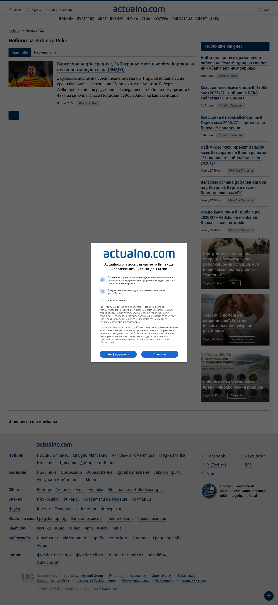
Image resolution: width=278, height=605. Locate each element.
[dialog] (139, 302)
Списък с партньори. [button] (128, 322)
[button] (139, 300)
